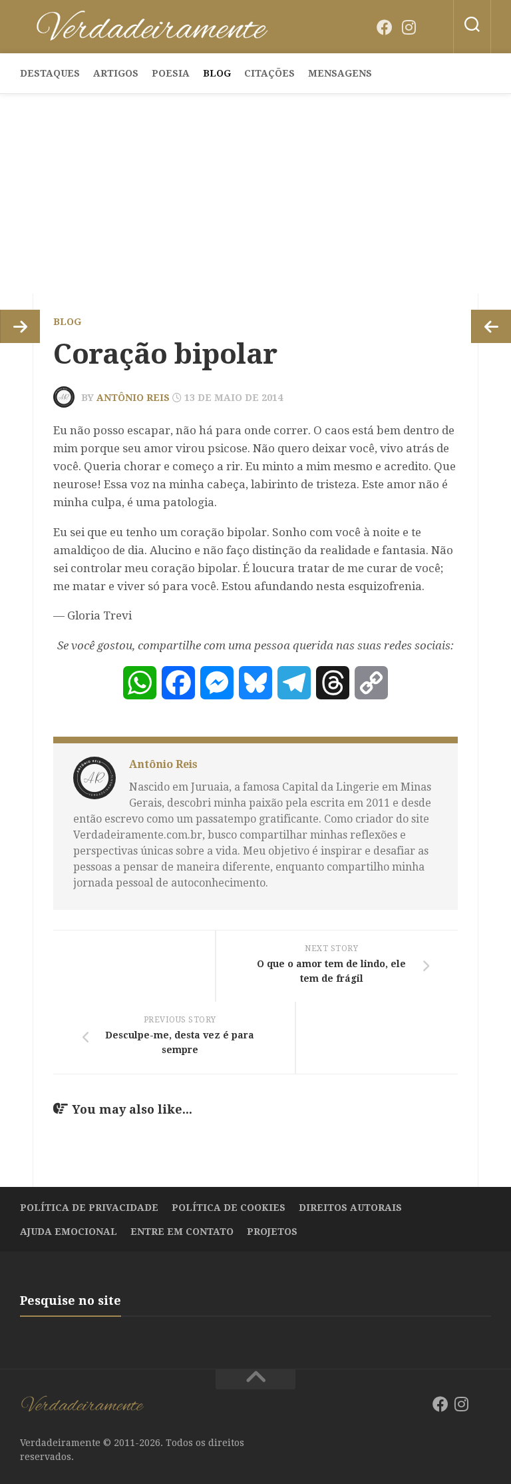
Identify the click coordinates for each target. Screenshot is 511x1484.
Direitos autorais (350, 1207)
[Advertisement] (255, 194)
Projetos (272, 1231)
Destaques (50, 73)
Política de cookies (228, 1207)
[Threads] (332, 682)
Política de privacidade (89, 1207)
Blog (217, 73)
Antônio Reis (133, 397)
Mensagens (340, 73)
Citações (269, 73)
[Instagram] (409, 27)
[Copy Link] (371, 682)
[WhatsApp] (139, 682)
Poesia (171, 73)
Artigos (115, 73)
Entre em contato (182, 1231)
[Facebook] (385, 27)
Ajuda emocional (68, 1231)
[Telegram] (294, 682)
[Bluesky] (432, 28)
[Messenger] (217, 682)
